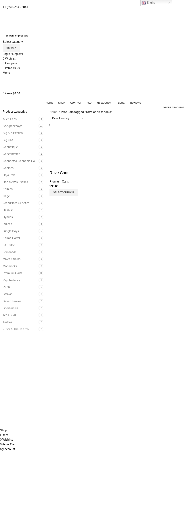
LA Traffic (9, 245)
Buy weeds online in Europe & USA (26, 377)
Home (53, 112)
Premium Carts (12, 273)
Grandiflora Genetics (16, 203)
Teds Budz (9, 315)
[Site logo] (25, 20)
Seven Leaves (12, 301)
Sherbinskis (10, 308)
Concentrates (11, 153)
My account (10, 403)
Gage (6, 196)
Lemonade (10, 252)
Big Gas (8, 140)
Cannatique (10, 147)
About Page (104, 377)
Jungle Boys (11, 231)
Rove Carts (59, 172)
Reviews (102, 383)
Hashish (8, 210)
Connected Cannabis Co (19, 161)
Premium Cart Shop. (39, 425)
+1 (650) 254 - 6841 (15, 7)
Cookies (8, 168)
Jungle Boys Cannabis (17, 387)
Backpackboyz (12, 126)
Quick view (63, 201)
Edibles (8, 189)
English (151, 2)
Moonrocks (10, 266)
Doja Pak (9, 175)
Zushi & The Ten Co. (16, 329)
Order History (11, 410)
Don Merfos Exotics (15, 182)
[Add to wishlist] (54, 165)
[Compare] (54, 201)
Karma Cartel (11, 238)
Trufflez (7, 322)
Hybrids (8, 217)
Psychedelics (11, 280)
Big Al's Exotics (13, 133)
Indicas (7, 224)
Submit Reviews (106, 390)
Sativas (7, 294)
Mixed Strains (11, 259)
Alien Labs (10, 119)
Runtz (6, 287)
